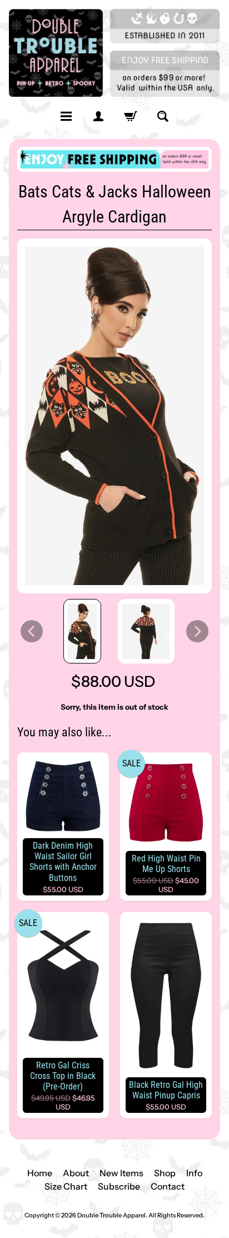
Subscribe (119, 1186)
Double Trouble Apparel (111, 1215)
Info (194, 1172)
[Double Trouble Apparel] (114, 53)
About (76, 1172)
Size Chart (65, 1186)
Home (39, 1172)
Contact (168, 1186)
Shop (165, 1172)
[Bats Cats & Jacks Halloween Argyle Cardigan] (82, 631)
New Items (121, 1172)
